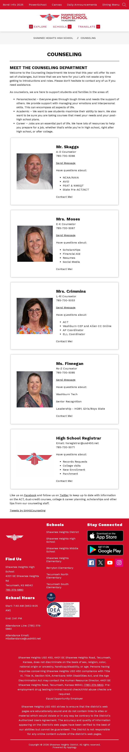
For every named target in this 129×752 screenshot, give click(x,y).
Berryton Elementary (59, 567)
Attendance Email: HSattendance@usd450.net (23, 637)
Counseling (88, 38)
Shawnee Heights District (62, 532)
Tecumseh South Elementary (57, 585)
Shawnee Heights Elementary (57, 559)
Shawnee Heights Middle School (62, 550)
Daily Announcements (82, 4)
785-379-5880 (14, 589)
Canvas (57, 4)
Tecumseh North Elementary (57, 576)
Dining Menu (111, 4)
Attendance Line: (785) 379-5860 (23, 627)
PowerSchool (38, 4)
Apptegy (71, 747)
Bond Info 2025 (13, 4)
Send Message (66, 163)
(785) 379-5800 (93, 684)
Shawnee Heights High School (53, 38)
